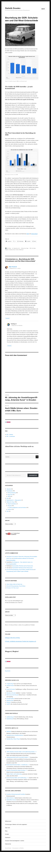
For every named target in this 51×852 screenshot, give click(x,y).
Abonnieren (33, 475)
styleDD (8, 704)
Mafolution (8, 731)
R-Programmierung (12, 492)
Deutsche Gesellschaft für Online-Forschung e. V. (16, 770)
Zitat (7, 511)
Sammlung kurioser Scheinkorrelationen (14, 735)
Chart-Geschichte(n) (12, 503)
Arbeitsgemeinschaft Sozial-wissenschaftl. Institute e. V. (18, 757)
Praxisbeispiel (9, 490)
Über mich (7, 827)
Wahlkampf (21, 249)
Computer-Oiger (9, 683)
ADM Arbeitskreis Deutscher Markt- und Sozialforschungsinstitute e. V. (21, 751)
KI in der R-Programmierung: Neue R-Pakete (15, 586)
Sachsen (9, 509)
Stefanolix (8, 702)
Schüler (17, 249)
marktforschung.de (10, 717)
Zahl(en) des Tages (24, 248)
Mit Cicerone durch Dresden (12, 694)
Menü (43, 9)
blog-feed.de (7, 671)
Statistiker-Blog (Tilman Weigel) (13, 739)
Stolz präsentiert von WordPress (18, 848)
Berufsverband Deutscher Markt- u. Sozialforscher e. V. (18, 764)
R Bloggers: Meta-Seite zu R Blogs (12, 637)
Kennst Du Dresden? (10, 689)
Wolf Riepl (9, 248)
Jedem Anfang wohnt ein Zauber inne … (15, 584)
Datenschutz (8, 844)
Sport (7, 498)
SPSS (9, 496)
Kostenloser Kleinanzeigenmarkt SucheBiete (15, 794)
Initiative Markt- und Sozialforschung (14, 774)
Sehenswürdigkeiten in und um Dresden (17, 507)
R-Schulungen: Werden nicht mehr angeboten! (16, 824)
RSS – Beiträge (9, 434)
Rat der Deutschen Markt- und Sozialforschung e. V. (17, 777)
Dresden (9, 505)
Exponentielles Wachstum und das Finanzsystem (23, 565)
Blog (6, 831)
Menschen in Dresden (11, 693)
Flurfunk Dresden (10, 685)
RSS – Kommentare (10, 436)
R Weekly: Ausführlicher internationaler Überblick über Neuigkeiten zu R (20, 641)
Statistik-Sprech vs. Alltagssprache (13, 500)
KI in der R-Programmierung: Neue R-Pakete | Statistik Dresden (19, 569)
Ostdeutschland (34, 233)
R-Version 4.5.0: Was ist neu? (12, 588)
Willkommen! (8, 821)
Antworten (7, 318)
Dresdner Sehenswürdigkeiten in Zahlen (14, 840)
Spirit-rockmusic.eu (10, 798)
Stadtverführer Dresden (11, 799)
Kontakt (7, 834)
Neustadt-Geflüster (10, 698)
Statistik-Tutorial (9, 718)
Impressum (7, 837)
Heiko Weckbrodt (13, 266)
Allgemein (8, 489)
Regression (10, 494)
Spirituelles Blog (9, 700)
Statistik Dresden (12, 8)
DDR (28, 233)
